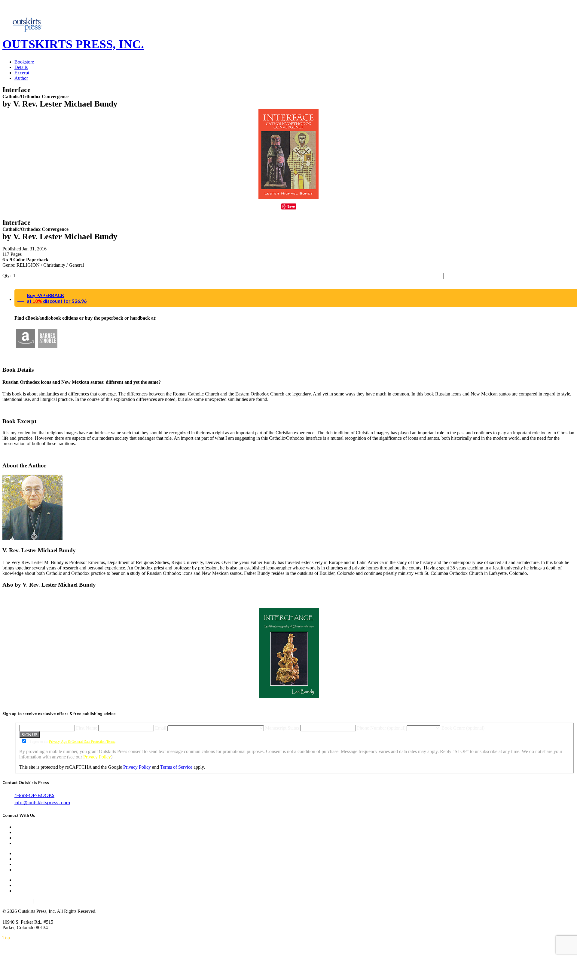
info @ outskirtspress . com (42, 802)
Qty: (7, 275)
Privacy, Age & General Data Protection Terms (82, 741)
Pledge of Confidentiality (92, 901)
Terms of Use (49, 901)
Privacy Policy (97, 756)
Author (21, 78)
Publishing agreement (142, 901)
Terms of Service (176, 767)
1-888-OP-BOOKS (34, 795)
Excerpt (21, 72)
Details (21, 67)
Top (6, 937)
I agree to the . (72, 741)
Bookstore (24, 61)
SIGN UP (29, 734)
